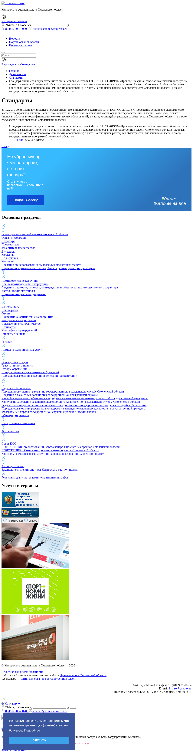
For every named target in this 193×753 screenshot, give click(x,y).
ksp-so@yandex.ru (180, 688)
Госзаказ (7, 341)
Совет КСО (9, 443)
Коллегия (8, 254)
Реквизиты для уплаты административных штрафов (35, 477)
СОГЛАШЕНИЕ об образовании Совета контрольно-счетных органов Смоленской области (61, 447)
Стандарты (9, 327)
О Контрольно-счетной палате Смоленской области (35, 234)
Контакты (8, 261)
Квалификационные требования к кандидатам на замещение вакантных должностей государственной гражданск (75, 398)
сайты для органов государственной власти (49, 678)
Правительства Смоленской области (83, 675)
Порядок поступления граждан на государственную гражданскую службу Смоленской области (63, 391)
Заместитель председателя (18, 247)
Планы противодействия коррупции (25, 284)
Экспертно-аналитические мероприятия (27, 316)
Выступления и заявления (18, 423)
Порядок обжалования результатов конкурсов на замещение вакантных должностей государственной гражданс (73, 408)
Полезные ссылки (20, 45)
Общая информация (14, 237)
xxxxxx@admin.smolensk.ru (49, 28)
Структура (8, 241)
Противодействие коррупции (20, 280)
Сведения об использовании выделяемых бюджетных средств (41, 264)
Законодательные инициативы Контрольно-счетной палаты (40, 469)
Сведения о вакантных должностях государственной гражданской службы (50, 394)
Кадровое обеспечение (16, 388)
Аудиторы (8, 251)
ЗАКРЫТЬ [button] (39, 740)
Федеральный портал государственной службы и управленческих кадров (49, 411)
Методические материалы (18, 290)
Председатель (10, 244)
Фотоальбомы (10, 431)
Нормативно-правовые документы (24, 294)
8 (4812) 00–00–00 (17, 28)
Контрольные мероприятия (19, 320)
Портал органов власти (24, 42)
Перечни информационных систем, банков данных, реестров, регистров (48, 268)
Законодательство (13, 466)
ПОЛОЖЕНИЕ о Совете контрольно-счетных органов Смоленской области (50, 450)
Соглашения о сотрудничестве (21, 323)
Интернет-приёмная (14, 21)
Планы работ (10, 310)
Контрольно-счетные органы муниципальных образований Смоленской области (53, 453)
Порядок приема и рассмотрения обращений (30, 372)
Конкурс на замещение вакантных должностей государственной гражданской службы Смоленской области (71, 401)
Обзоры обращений (14, 368)
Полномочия (10, 258)
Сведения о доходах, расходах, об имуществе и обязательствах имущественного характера (60, 287)
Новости (14, 38)
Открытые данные (13, 333)
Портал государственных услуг (22, 349)
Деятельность (10, 306)
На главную (12, 703)
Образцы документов (15, 415)
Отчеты (6, 313)
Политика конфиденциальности (22, 671)
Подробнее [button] (32, 730)
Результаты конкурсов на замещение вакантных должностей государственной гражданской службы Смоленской (74, 405)
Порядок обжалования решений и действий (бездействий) (39, 375)
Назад (5, 146)
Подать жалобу (26, 200)
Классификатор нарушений (19, 330)
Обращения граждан (15, 362)
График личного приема (17, 365)
